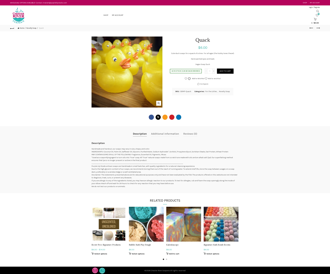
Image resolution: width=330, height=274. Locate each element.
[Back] (12, 28)
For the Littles (211, 91)
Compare (204, 84)
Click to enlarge (158, 103)
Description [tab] (140, 133)
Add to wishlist (214, 78)
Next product (318, 28)
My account (315, 3)
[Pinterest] (171, 117)
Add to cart (225, 71)
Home (22, 28)
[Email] (165, 117)
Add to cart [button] (174, 254)
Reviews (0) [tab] (190, 133)
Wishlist (318, 14)
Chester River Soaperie (160, 270)
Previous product (311, 28)
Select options (100, 254)
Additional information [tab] (165, 133)
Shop (305, 3)
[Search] (318, 11)
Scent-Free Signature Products (106, 245)
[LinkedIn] (178, 117)
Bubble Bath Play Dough (140, 245)
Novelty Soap (31, 28)
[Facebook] (151, 117)
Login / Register (314, 7)
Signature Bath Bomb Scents (217, 245)
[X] (158, 117)
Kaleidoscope (172, 245)
